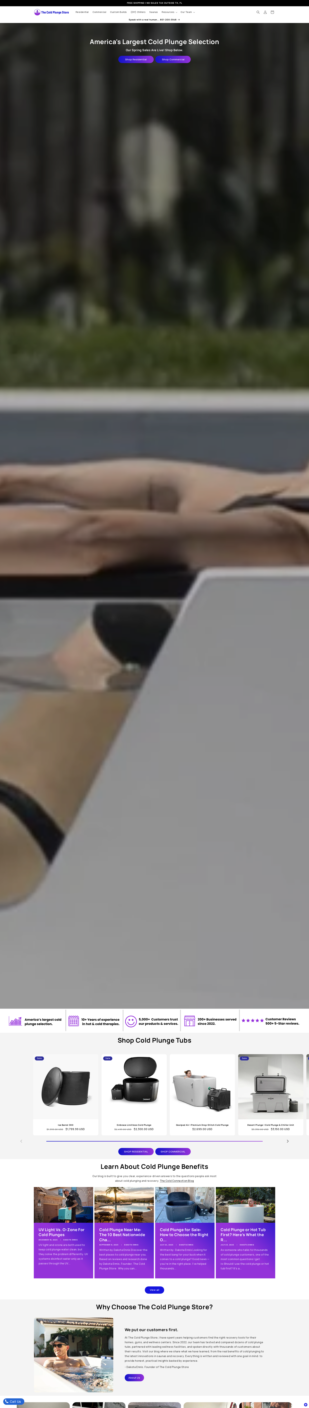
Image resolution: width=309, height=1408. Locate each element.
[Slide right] (287, 1141)
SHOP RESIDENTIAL (136, 1151)
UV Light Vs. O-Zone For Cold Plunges (62, 1232)
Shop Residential (136, 59)
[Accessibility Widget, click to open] (305, 1404)
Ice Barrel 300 (65, 1125)
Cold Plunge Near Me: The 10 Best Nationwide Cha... (122, 1234)
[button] (169, 12)
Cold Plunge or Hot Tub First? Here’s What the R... (243, 1234)
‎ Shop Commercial (173, 59)
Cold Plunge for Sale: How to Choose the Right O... (184, 1234)
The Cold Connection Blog (177, 1181)
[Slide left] (21, 1141)
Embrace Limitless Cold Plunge (134, 1125)
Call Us (15, 1401)
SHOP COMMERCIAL (173, 1151)
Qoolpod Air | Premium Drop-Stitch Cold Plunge (202, 1125)
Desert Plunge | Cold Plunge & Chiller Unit (270, 1125)
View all (154, 1290)
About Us (134, 1377)
